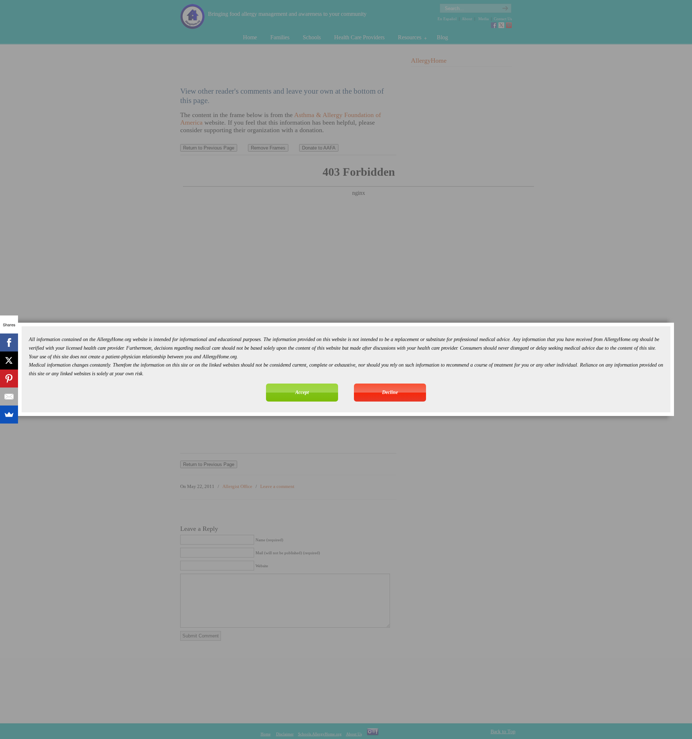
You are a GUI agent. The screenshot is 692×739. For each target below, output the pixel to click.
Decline (390, 392)
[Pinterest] (9, 379)
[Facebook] (9, 342)
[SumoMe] (9, 415)
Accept (302, 392)
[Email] (9, 397)
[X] (9, 360)
